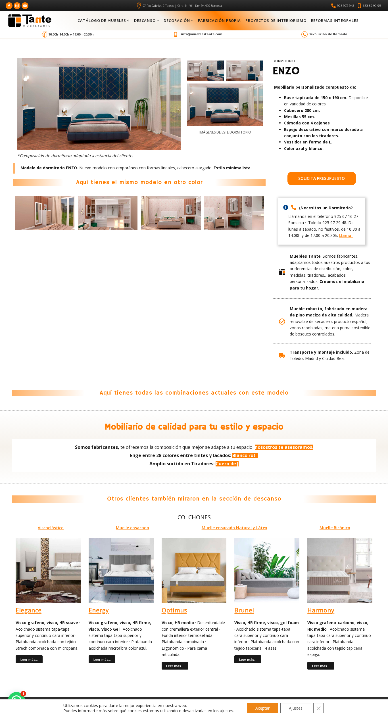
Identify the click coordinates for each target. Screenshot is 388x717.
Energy (99, 610)
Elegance (28, 610)
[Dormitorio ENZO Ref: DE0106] (44, 213)
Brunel (244, 610)
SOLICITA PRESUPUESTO (321, 178)
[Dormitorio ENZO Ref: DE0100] (225, 105)
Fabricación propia (219, 20)
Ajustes (296, 708)
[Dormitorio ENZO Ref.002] (244, 71)
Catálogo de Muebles (102, 20)
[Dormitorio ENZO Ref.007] (234, 213)
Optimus (174, 610)
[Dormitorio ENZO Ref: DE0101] (205, 71)
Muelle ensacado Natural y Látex (234, 527)
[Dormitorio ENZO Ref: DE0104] (171, 213)
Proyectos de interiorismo (275, 20)
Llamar (346, 235)
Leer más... (29, 659)
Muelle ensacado (132, 527)
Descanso (145, 20)
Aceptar (262, 708)
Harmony (320, 610)
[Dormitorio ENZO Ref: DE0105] (107, 213)
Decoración (177, 20)
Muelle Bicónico (335, 527)
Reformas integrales (335, 20)
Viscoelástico (51, 527)
